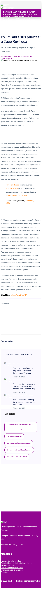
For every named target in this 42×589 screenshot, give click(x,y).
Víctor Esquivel (6, 56)
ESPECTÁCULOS (25, 16)
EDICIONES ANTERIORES (25, 21)
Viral (5, 16)
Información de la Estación (12, 570)
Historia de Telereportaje (11, 561)
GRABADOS (25, 19)
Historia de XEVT (8, 565)
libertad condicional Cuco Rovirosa (19, 450)
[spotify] (5, 5)
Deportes (13, 16)
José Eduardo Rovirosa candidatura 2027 (21, 427)
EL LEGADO (15, 19)
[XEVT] (7, 8)
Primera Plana (10, 12)
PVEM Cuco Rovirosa (14, 436)
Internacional (20, 14)
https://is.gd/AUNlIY (19, 295)
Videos (6, 19)
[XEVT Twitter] (28, 28)
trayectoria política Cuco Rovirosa (18, 443)
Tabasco (22, 12)
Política (31, 12)
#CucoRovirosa (12, 188)
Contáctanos (6, 572)
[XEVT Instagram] (31, 28)
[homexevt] (4, 522)
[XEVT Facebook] (25, 28)
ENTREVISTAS (8, 21)
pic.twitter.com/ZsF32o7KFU (16, 195)
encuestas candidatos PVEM (17, 457)
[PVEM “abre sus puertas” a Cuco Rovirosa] (21, 366)
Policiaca (32, 14)
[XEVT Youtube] (33, 28)
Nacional (7, 14)
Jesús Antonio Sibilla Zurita (12, 568)
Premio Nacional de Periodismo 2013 (16, 563)
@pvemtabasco (13, 185)
